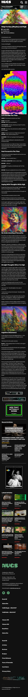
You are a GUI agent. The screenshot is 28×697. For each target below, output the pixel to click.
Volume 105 (5, 620)
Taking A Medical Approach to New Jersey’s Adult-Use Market (19, 536)
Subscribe (5, 603)
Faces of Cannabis (7, 662)
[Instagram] (8, 592)
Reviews (4, 649)
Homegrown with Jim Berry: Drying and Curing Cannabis (20, 503)
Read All (4, 599)
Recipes (4, 654)
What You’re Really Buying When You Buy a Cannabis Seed (7, 503)
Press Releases (6, 658)
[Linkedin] (3, 592)
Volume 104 (5, 624)
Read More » (6, 443)
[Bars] (26, 2)
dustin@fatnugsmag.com (13, 585)
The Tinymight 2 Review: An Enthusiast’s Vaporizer (20, 552)
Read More (5, 628)
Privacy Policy (6, 671)
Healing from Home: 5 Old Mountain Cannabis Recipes (20, 519)
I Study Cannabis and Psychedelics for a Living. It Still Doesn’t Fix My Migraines (20, 447)
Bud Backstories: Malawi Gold (19, 454)
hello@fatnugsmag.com (15, 588)
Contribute (5, 667)
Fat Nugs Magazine (8, 687)
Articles (4, 645)
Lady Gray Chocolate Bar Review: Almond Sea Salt (7, 535)
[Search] (21, 2)
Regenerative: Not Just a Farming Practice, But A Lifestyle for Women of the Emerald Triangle (7, 519)
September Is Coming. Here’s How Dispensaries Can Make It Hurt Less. (13, 438)
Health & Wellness (10, 33)
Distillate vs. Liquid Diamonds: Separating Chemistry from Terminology (7, 456)
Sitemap (3, 684)
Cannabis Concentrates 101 (6, 445)
